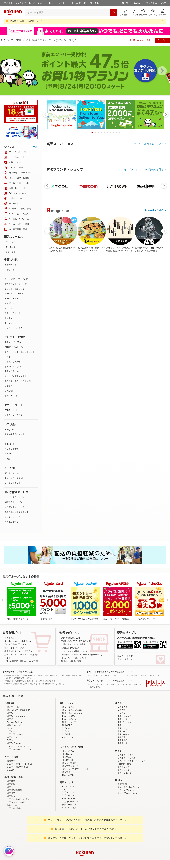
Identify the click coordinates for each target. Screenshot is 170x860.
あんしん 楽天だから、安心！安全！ (156, 683)
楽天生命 (11, 796)
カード (70, 3)
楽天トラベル (68, 707)
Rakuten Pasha (124, 764)
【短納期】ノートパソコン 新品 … (76, 331)
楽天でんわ (67, 757)
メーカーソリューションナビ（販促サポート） (82, 655)
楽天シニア (123, 719)
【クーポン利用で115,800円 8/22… (57, 331)
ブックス (94, 3)
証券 (78, 3)
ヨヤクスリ (123, 713)
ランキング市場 (12, 449)
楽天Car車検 (123, 734)
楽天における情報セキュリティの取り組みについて (109, 671)
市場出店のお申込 (69, 641)
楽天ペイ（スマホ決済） (18, 767)
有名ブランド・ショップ (16, 284)
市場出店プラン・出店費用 (73, 644)
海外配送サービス (13, 522)
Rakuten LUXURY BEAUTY (17, 294)
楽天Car (121, 731)
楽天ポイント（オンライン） (74, 658)
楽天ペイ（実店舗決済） (72, 661)
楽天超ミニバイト (125, 773)
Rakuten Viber (68, 775)
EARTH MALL (11, 410)
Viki (64, 789)
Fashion (49, 3)
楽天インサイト (124, 770)
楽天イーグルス (69, 804)
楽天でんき (123, 707)
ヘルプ (163, 3)
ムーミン (9, 323)
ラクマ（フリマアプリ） (16, 415)
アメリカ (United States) (128, 787)
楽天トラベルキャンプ (72, 713)
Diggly (7, 458)
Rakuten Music (69, 798)
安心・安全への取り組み (15, 644)
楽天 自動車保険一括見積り (19, 799)
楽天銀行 (11, 781)
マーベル (9, 308)
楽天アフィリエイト (71, 766)
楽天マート (12, 731)
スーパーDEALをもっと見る (148, 144)
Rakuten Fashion (12, 298)
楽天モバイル (68, 751)
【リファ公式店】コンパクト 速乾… (152, 331)
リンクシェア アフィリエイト (75, 769)
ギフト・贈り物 (12, 473)
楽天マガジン (68, 792)
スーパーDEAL (36, 3)
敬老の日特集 (11, 264)
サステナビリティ (125, 659)
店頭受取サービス (13, 517)
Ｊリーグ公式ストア (14, 328)
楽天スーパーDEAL (13, 342)
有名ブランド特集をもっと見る (147, 403)
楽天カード (12, 761)
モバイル (8, 3)
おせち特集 (10, 269)
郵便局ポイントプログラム (17, 512)
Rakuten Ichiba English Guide (17, 641)
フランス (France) (126, 790)
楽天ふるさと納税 (13, 371)
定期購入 (9, 386)
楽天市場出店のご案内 (71, 638)
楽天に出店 (151, 3)
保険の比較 (12, 805)
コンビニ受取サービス (15, 497)
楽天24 (10, 713)
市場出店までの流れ (70, 648)
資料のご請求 (85, 641)
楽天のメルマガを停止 (30, 661)
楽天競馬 (66, 734)
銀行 (85, 3)
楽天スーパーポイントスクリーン (132, 761)
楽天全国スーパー (15, 734)
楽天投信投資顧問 (15, 790)
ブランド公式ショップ (15, 289)
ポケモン (9, 318)
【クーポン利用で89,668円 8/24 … (95, 331)
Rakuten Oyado (69, 719)
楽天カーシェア (69, 722)
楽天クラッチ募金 (125, 656)
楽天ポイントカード (126, 755)
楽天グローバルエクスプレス (20, 749)
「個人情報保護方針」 (46, 684)
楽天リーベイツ (14, 737)
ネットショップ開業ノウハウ (74, 651)
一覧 (35, 146)
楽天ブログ (67, 772)
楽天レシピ (123, 725)
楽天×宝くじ (67, 731)
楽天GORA (67, 725)
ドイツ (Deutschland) (127, 793)
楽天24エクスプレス (14, 366)
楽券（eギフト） (12, 395)
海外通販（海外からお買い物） (19, 381)
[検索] (113, 12)
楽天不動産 (123, 740)
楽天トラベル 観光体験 (72, 710)
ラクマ (10, 728)
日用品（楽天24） (13, 362)
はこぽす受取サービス (15, 507)
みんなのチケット (70, 801)
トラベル (60, 3)
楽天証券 (11, 784)
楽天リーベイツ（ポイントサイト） (21, 352)
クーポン (9, 357)
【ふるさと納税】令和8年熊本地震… (114, 331)
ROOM (8, 454)
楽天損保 (11, 793)
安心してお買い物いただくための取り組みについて (109, 680)
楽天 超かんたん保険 (16, 802)
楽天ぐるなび (123, 728)
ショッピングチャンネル (16, 376)
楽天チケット (68, 795)
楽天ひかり (67, 754)
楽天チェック (123, 767)
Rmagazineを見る (153, 447)
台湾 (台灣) (122, 784)
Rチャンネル (68, 786)
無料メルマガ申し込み (14, 648)
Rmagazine (10, 429)
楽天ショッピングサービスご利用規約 (21, 655)
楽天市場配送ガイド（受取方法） (19, 651)
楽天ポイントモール (126, 758)
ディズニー (10, 303)
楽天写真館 (123, 737)
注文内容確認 (12, 661)
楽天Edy (10, 770)
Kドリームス (68, 737)
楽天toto (66, 728)
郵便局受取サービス (14, 502)
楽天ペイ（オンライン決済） (20, 764)
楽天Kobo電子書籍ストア (18, 710)
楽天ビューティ (124, 722)
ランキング (20, 3)
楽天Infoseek (68, 760)
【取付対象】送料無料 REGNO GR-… (132, 331)
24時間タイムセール (14, 347)
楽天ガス (122, 710)
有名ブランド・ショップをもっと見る (143, 260)
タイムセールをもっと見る (149, 352)
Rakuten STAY (68, 716)
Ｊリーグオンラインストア (19, 746)
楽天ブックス (13, 707)
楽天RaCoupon (14, 743)
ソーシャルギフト (13, 483)
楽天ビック (12, 719)
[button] (134, 12)
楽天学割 (9, 391)
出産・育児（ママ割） (15, 478)
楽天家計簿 (123, 743)
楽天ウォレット (14, 787)
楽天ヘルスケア (124, 716)
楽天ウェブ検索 (69, 763)
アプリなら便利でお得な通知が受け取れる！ (137, 638)
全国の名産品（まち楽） (16, 434)
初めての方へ (10, 638)
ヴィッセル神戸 (69, 807)
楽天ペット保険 (14, 808)
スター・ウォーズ (13, 313)
